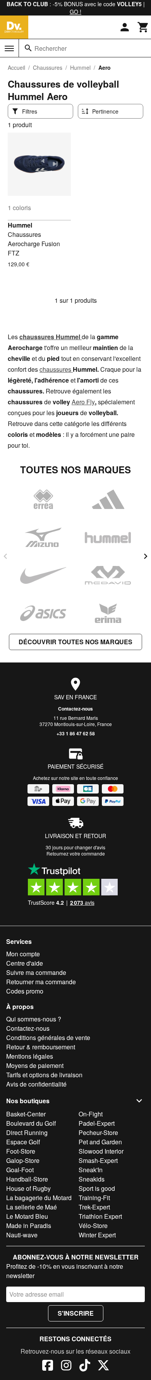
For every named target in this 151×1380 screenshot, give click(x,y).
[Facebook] (47, 1366)
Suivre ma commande (36, 972)
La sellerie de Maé (31, 1206)
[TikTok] (85, 1366)
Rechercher (50, 48)
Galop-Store (22, 1160)
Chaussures (47, 67)
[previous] (5, 556)
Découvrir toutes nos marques (75, 641)
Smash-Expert (98, 1160)
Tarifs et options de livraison (44, 1074)
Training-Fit (94, 1197)
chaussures (56, 369)
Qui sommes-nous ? (33, 1018)
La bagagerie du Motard (39, 1197)
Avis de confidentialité (36, 1084)
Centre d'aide (24, 963)
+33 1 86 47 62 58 (76, 733)
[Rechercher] (28, 48)
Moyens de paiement (34, 1065)
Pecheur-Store (98, 1132)
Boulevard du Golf (31, 1123)
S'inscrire (76, 1313)
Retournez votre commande (75, 853)
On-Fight (91, 1113)
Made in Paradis (28, 1225)
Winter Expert (97, 1234)
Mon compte (23, 953)
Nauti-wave (22, 1234)
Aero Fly (83, 401)
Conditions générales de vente (48, 1037)
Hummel (80, 67)
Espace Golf (23, 1141)
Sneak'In (91, 1169)
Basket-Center (26, 1113)
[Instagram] (66, 1366)
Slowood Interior (101, 1151)
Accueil (16, 67)
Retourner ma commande (41, 981)
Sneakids (92, 1179)
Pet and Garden (100, 1141)
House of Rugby (28, 1188)
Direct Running (27, 1132)
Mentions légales (29, 1056)
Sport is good (97, 1188)
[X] (103, 1366)
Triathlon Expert (100, 1216)
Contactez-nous (75, 709)
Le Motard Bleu (27, 1216)
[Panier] (143, 27)
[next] (145, 556)
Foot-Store (20, 1151)
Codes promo (24, 991)
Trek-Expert (94, 1206)
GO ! (75, 12)
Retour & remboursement (40, 1046)
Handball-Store (27, 1179)
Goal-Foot (20, 1169)
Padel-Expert (97, 1123)
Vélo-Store (93, 1225)
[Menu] (9, 48)
